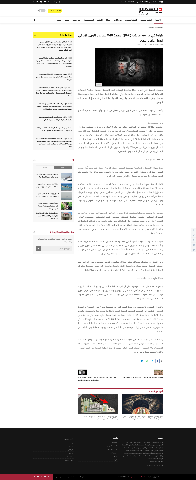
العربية (56, 2)
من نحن (59, 477)
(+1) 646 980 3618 (153, 465)
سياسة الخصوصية (71, 477)
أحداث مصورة (89, 20)
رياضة (71, 443)
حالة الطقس (69, 457)
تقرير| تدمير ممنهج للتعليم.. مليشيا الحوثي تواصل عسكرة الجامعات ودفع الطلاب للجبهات (143, 417)
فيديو (67, 20)
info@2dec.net (155, 461)
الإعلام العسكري (131, 20)
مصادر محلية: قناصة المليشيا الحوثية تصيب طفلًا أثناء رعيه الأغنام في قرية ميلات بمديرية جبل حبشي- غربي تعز (54, 77)
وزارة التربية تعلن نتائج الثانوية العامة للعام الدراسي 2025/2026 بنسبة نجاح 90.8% (47, 216)
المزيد (59, 20)
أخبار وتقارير (118, 20)
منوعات (70, 446)
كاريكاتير (70, 450)
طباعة (45, 167)
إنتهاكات (100, 20)
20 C (130, 2)
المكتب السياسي (146, 20)
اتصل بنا (83, 477)
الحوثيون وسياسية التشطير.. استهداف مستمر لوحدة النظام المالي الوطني (100, 417)
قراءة (63, 167)
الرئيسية (158, 20)
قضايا (108, 20)
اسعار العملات (68, 460)
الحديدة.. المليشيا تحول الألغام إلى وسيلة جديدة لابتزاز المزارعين (143, 377)
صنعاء (123, 2)
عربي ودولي (76, 20)
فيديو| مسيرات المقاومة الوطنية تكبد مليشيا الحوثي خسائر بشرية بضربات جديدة (48, 206)
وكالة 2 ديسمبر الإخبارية (138, 477)
